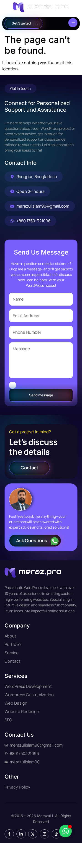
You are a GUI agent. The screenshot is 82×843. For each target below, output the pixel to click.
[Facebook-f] (9, 834)
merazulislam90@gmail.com (42, 206)
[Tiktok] (56, 834)
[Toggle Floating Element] (65, 831)
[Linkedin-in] (21, 834)
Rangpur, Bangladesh (36, 176)
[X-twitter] (33, 834)
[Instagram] (44, 834)
